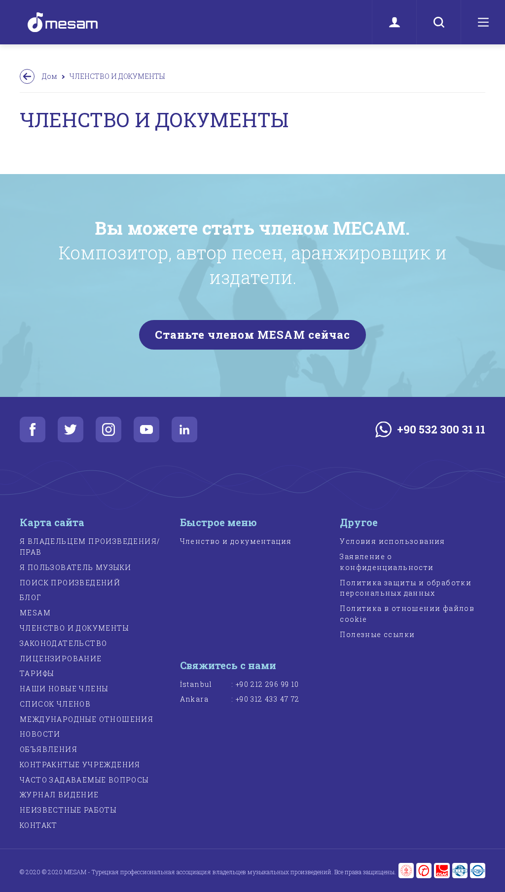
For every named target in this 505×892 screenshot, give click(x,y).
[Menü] (483, 22)
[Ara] (438, 22)
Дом (49, 76)
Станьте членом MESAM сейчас (253, 334)
